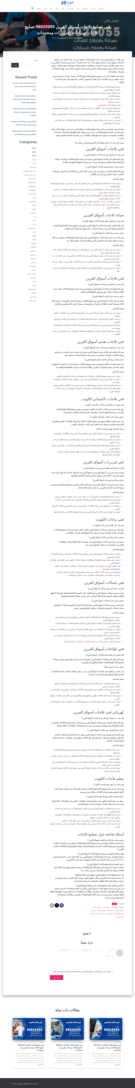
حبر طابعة (33, 213)
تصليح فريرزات (96, 907)
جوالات (57, 8)
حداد (35, 217)
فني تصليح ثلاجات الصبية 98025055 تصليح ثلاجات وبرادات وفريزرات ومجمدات (31, 1047)
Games (34, 148)
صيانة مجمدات (101, 910)
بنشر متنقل (33, 167)
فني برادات (93, 910)
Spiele (34, 155)
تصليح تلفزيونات (31, 182)
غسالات (34, 239)
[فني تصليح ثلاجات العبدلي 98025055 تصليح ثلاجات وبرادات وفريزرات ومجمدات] (67, 1028)
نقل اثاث (93, 8)
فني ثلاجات (104, 201)
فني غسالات (93, 913)
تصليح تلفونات (32, 186)
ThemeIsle (14, 1083)
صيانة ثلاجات (110, 910)
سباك (78, 8)
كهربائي (34, 285)
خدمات (34, 220)
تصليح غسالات (102, 641)
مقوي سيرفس (32, 289)
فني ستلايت (101, 8)
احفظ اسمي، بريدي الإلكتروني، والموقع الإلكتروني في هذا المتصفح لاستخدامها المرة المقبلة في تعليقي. (81, 971)
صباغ (51, 8)
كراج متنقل (85, 8)
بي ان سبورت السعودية (29, 171)
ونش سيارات (32, 300)
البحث (35, 60)
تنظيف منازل (70, 8)
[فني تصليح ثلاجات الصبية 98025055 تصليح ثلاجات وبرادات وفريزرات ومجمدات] (29, 1028)
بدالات (34, 163)
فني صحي (33, 262)
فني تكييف (33, 255)
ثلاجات (45, 8)
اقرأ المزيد (117, 1064)
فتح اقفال (33, 247)
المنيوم (34, 159)
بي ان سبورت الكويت (30, 175)
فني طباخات (32, 266)
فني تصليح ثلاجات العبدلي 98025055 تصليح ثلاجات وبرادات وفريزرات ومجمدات (69, 1047)
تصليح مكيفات (89, 641)
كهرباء (34, 281)
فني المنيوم (33, 251)
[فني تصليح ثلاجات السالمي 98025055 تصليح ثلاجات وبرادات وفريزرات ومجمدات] (106, 1028)
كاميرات (39, 8)
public (34, 152)
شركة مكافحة (32, 228)
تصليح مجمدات (119, 910)
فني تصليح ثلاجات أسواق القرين (114, 913)
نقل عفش (33, 296)
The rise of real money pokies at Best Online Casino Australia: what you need (24, 86)
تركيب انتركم (32, 178)
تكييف (62, 8)
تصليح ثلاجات (100, 566)
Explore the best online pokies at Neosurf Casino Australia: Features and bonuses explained (24, 99)
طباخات (79, 641)
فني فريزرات (119, 917)
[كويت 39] (67, 3)
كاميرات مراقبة (31, 274)
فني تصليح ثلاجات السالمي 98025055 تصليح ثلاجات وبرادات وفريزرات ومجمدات (107, 1047)
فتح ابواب (33, 243)
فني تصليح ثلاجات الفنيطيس (109, 105)
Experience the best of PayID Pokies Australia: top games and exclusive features (24, 112)
